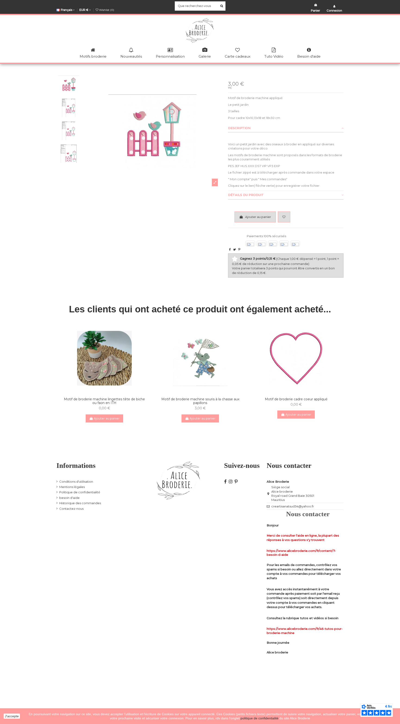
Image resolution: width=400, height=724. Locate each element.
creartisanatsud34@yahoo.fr (292, 506)
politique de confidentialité (260, 718)
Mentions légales (72, 487)
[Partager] (230, 249)
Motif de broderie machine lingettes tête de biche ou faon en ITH (104, 401)
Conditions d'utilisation (76, 481)
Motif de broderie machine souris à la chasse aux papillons (200, 401)
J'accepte (12, 716)
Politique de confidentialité (79, 492)
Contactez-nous (71, 508)
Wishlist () (106, 10)
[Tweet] (234, 249)
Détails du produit (246, 195)
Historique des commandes (80, 503)
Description (239, 128)
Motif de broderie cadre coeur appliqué (296, 399)
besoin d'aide (69, 498)
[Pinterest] (239, 249)
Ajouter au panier (258, 217)
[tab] (286, 128)
